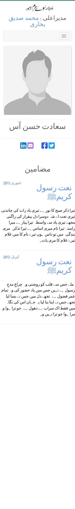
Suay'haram (37, 7)
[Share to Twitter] (52, 145)
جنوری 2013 (12, 183)
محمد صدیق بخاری (27, 22)
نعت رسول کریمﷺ (54, 193)
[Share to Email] (30, 145)
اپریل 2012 (11, 257)
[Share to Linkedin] (23, 145)
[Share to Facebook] (44, 145)
